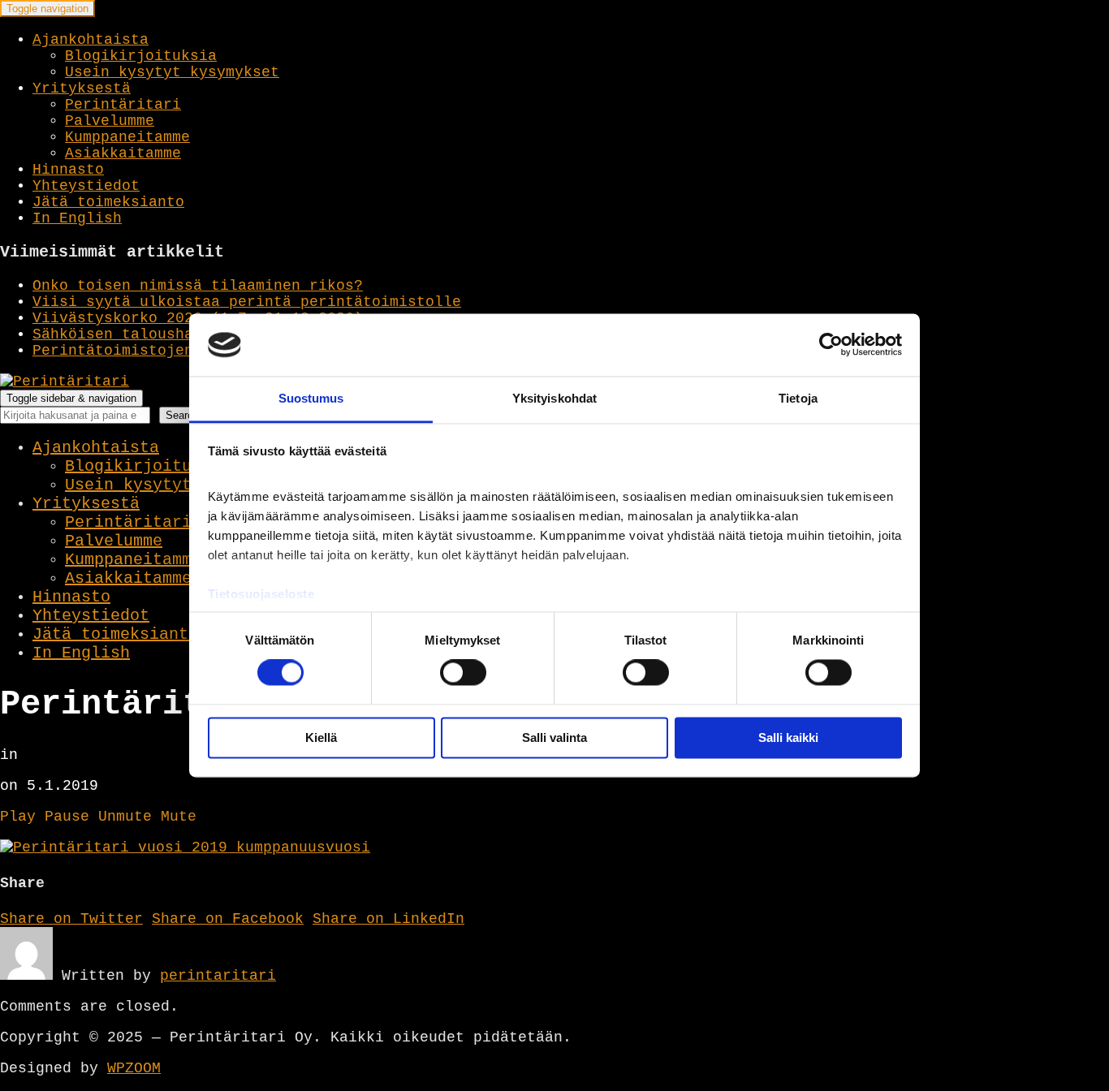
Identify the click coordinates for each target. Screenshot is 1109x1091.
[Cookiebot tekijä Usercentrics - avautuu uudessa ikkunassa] (831, 345)
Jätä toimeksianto (108, 202)
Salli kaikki (788, 737)
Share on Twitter (71, 919)
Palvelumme (109, 121)
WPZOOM (134, 1068)
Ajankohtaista (90, 40)
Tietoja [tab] (798, 398)
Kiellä (321, 737)
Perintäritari (123, 105)
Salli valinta (554, 737)
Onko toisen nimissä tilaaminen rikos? (197, 286)
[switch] (463, 673)
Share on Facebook (228, 919)
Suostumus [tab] (311, 398)
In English (77, 218)
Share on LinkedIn (388, 919)
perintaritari (218, 976)
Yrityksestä (81, 88)
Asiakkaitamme (123, 153)
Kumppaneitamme (127, 137)
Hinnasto (68, 170)
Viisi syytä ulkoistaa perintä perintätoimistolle (246, 302)
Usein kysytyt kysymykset (172, 72)
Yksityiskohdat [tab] (554, 398)
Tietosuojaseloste (261, 594)
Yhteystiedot (86, 186)
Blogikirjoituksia (141, 56)
